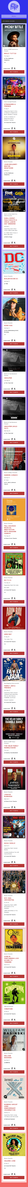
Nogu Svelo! (9, 843)
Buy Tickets (14, 71)
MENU (14, 16)
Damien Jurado (11, 475)
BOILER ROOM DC (11, 279)
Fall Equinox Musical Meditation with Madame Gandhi (10, 529)
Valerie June (9, 1161)
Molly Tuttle (10, 53)
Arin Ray (8, 634)
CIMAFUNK (8, 1009)
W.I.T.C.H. (8, 580)
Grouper (8, 378)
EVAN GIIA (8, 325)
